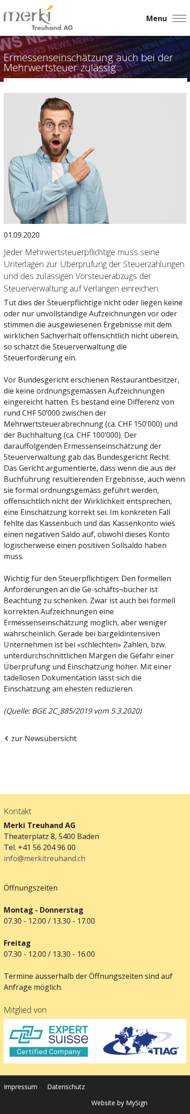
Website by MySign (119, 1102)
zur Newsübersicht (44, 738)
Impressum (20, 1086)
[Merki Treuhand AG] (38, 18)
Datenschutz (66, 1086)
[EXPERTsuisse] (49, 1041)
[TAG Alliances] (140, 1041)
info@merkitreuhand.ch (44, 858)
